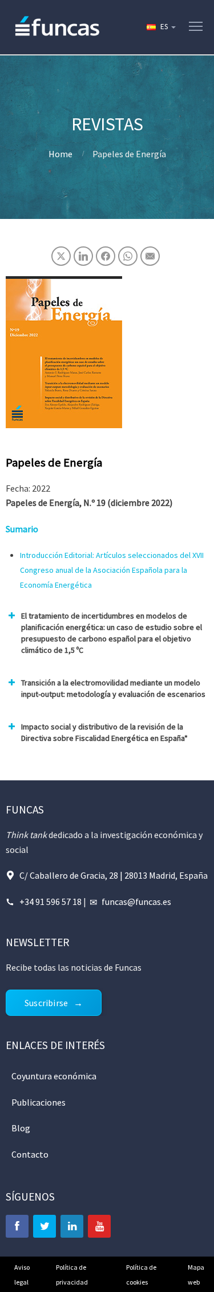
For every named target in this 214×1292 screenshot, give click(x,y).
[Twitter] (44, 1226)
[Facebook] (17, 1226)
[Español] (160, 27)
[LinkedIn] (71, 1226)
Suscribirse (46, 1002)
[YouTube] (99, 1226)
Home (60, 153)
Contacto (30, 1154)
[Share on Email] (150, 256)
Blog (20, 1128)
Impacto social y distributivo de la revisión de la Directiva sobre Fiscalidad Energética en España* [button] (104, 732)
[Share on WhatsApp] (128, 256)
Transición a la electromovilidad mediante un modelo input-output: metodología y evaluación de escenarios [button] (113, 688)
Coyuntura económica (53, 1076)
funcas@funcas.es (136, 901)
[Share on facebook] (105, 256)
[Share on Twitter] (61, 256)
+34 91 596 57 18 (50, 901)
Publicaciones (38, 1102)
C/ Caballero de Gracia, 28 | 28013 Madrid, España (113, 875)
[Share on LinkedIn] (83, 256)
